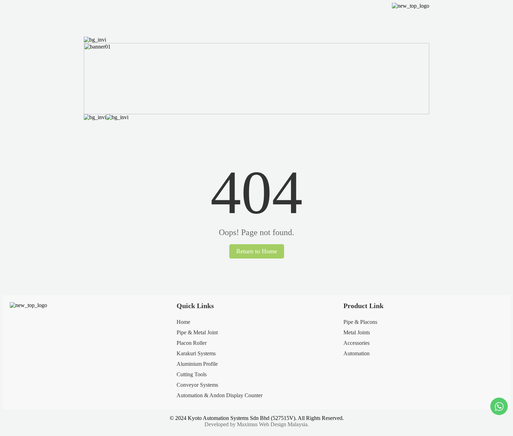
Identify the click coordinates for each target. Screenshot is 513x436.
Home (183, 322)
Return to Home (256, 251)
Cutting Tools (192, 374)
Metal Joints (356, 332)
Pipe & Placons (360, 322)
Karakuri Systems (196, 353)
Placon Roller (192, 343)
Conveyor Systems (197, 385)
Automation (356, 353)
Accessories (356, 343)
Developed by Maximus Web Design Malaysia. (257, 424)
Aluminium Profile (197, 364)
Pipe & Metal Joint (197, 332)
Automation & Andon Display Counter (219, 395)
